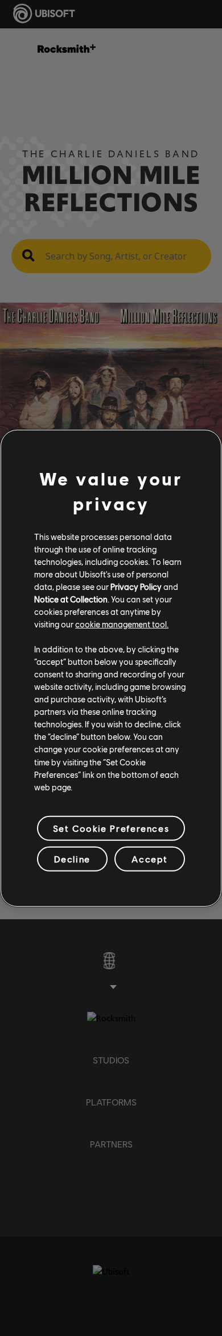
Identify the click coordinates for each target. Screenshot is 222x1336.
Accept (149, 858)
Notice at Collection (71, 599)
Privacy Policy (136, 586)
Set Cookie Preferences (111, 828)
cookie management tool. (121, 624)
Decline (72, 858)
